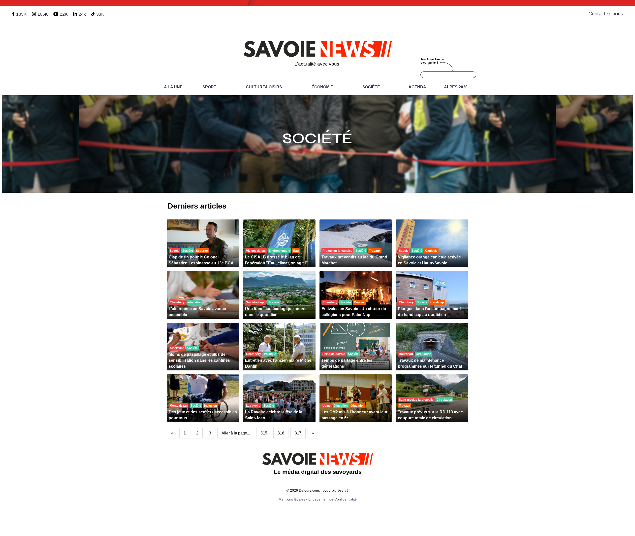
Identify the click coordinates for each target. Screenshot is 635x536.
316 (281, 433)
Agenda (417, 87)
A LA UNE (173, 87)
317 (298, 433)
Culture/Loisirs (264, 87)
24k (82, 14)
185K (21, 14)
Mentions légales (292, 499)
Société (371, 87)
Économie (322, 87)
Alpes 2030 (456, 87)
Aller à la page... (236, 433)
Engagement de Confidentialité (332, 499)
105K (42, 14)
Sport (209, 87)
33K (100, 14)
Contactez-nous (605, 13)
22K (64, 14)
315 (263, 433)
